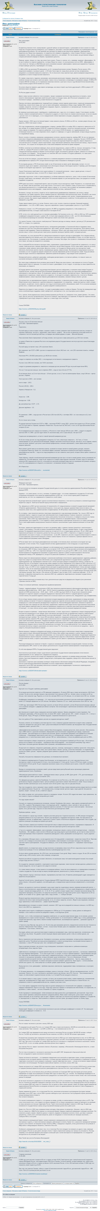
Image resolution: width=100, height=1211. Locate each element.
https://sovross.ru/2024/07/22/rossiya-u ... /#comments (34, 1005)
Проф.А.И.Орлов (13, 25)
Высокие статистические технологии (50, 5)
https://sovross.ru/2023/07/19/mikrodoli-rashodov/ (33, 670)
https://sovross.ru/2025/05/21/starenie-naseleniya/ (33, 1174)
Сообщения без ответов (8, 18)
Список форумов (7, 20)
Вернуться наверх (7, 314)
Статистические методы (34, 20)
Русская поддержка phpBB (50, 1210)
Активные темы (19, 18)
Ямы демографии (11, 24)
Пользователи (93, 13)
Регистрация (12, 13)
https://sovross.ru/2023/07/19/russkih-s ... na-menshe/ (34, 470)
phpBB (43, 1209)
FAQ (81, 13)
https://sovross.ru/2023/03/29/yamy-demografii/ (32, 309)
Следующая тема (92, 31)
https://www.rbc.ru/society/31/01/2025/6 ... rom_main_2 (34, 1141)
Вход (5, 13)
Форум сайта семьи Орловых (50, 6)
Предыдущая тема (83, 31)
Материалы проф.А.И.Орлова (19, 20)
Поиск (86, 13)
